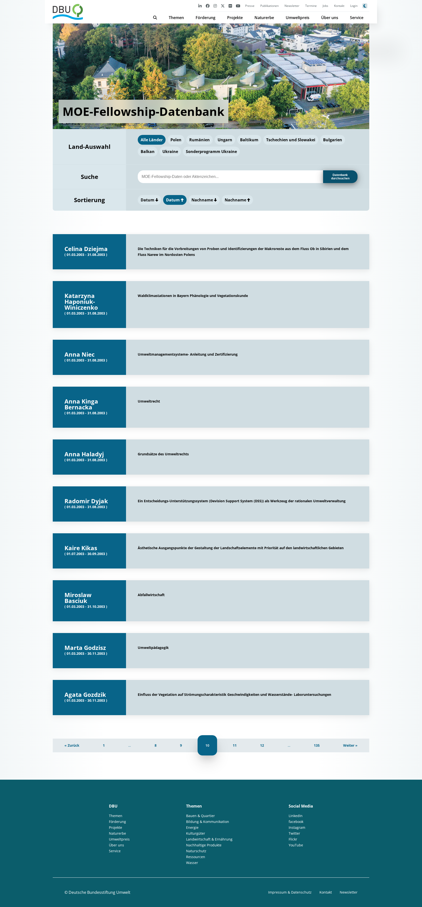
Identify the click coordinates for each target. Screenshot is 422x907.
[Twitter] (223, 5)
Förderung (205, 17)
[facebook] (207, 5)
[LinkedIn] (200, 5)
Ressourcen (195, 856)
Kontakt (339, 6)
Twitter (294, 833)
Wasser (192, 862)
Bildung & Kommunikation (207, 821)
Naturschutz (196, 851)
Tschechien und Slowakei (290, 139)
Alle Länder (152, 139)
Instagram (297, 827)
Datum (148, 200)
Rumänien (199, 139)
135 (317, 745)
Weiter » (350, 745)
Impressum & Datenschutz (290, 892)
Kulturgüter (195, 833)
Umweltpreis (297, 17)
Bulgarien (332, 139)
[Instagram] (215, 5)
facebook (296, 821)
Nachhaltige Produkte (204, 845)
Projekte (235, 17)
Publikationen (269, 6)
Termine (311, 6)
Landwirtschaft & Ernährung (209, 839)
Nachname (202, 200)
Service (356, 17)
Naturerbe (264, 17)
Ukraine (170, 151)
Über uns (329, 17)
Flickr (293, 839)
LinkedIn (296, 815)
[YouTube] (238, 5)
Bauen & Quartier (200, 815)
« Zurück (71, 745)
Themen (176, 17)
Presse (249, 6)
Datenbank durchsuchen (340, 176)
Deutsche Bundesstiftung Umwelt (99, 892)
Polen (175, 139)
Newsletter (292, 6)
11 (235, 745)
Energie (192, 827)
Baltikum (249, 139)
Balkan (148, 151)
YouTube (296, 845)
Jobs (325, 6)
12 (262, 745)
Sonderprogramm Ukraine (211, 151)
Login (354, 6)
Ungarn (225, 139)
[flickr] (230, 5)
